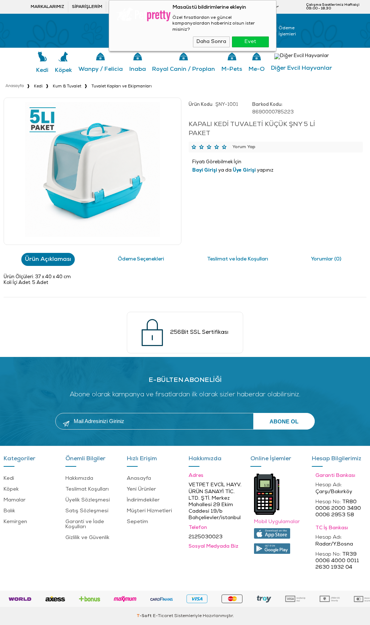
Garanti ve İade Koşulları (84, 524)
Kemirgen (15, 522)
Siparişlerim (87, 7)
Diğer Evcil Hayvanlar (301, 68)
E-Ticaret (163, 616)
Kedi (42, 70)
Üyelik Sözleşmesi (87, 500)
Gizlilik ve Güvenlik (87, 537)
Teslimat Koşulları (87, 489)
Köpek (63, 70)
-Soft (145, 616)
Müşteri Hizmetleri (149, 511)
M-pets (231, 69)
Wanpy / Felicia (100, 69)
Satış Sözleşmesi (86, 511)
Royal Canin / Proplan (183, 69)
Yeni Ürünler (141, 489)
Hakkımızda (79, 478)
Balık (9, 511)
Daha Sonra (211, 41)
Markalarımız (47, 7)
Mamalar (15, 500)
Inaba (137, 69)
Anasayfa (139, 478)
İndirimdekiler (143, 500)
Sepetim (137, 522)
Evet (250, 41)
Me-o (256, 69)
